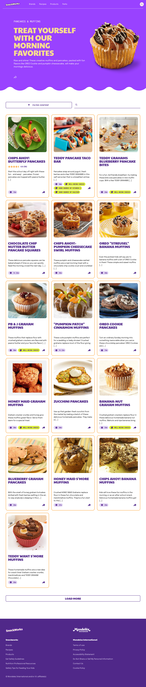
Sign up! (32, 353)
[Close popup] (20, 317)
